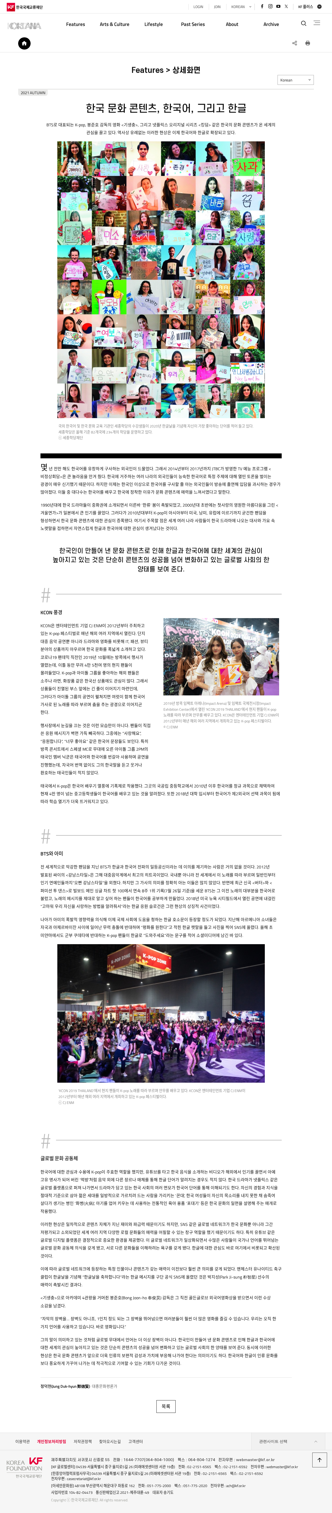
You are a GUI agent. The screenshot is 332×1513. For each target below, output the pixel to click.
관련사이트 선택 (273, 1441)
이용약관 (22, 1442)
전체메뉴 (317, 23)
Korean (286, 80)
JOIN (217, 7)
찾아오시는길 (110, 1442)
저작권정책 (83, 1442)
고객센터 (135, 1442)
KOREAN (238, 7)
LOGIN (198, 7)
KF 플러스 (305, 7)
